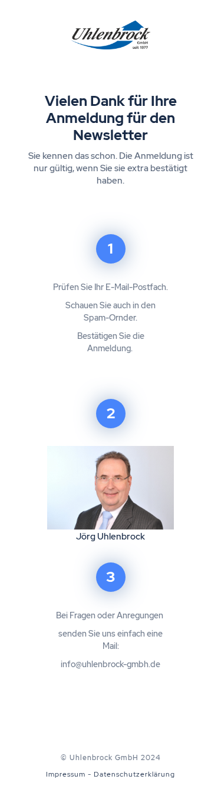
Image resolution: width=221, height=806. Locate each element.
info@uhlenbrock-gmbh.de (110, 664)
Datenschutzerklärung (134, 774)
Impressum (65, 774)
